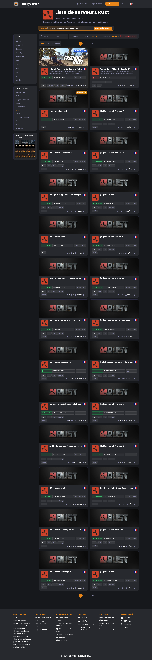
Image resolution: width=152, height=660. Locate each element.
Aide (123, 4)
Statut (87, 36)
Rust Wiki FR (82, 621)
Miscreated (20, 92)
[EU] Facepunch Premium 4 (112, 530)
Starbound (20, 124)
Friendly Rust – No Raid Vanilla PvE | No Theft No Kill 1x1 (73, 69)
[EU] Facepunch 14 (108, 572)
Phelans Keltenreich (58, 111)
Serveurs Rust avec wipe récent (106, 619)
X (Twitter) (127, 621)
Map (115, 36)
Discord (127, 618)
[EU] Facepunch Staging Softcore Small (67, 530)
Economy (19, 49)
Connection (113, 4)
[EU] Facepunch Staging (60, 362)
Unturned (19, 128)
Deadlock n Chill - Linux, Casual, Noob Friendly (120, 488)
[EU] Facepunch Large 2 (60, 572)
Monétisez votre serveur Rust (84, 628)
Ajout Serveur (98, 4)
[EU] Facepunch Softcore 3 (112, 278)
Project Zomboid (22, 99)
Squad (18, 121)
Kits (17, 61)
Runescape (20, 107)
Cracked (19, 45)
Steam (126, 627)
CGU (36, 626)
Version (105, 36)
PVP (17, 72)
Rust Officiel (82, 618)
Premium (83, 4)
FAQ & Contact (41, 630)
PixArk (18, 96)
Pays (96, 36)
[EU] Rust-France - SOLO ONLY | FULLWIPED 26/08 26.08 (73, 320)
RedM (18, 103)
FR (133, 4)
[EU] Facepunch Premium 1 (112, 111)
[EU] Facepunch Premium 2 (112, 446)
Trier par (76, 36)
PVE (17, 68)
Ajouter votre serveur (43, 618)
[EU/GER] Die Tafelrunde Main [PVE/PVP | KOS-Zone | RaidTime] (77, 404)
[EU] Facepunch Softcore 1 (112, 153)
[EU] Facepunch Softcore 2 (112, 236)
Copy (96, 78)
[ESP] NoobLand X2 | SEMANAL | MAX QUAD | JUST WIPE (73, 278)
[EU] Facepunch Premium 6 (112, 404)
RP (17, 76)
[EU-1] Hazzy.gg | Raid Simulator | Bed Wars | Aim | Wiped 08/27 (77, 195)
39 (93, 44)
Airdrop (18, 41)
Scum (18, 114)
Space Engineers (22, 117)
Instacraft (20, 57)
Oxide (18, 64)
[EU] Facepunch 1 (107, 195)
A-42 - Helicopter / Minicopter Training (66, 446)
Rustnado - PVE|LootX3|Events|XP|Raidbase (119, 69)
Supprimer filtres (130, 36)
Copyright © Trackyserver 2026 (76, 656)
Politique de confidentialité (40, 622)
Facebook (127, 624)
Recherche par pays (107, 629)
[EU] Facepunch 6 (57, 488)
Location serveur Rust (86, 624)
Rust (18, 110)
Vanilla (18, 80)
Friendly (19, 53)
